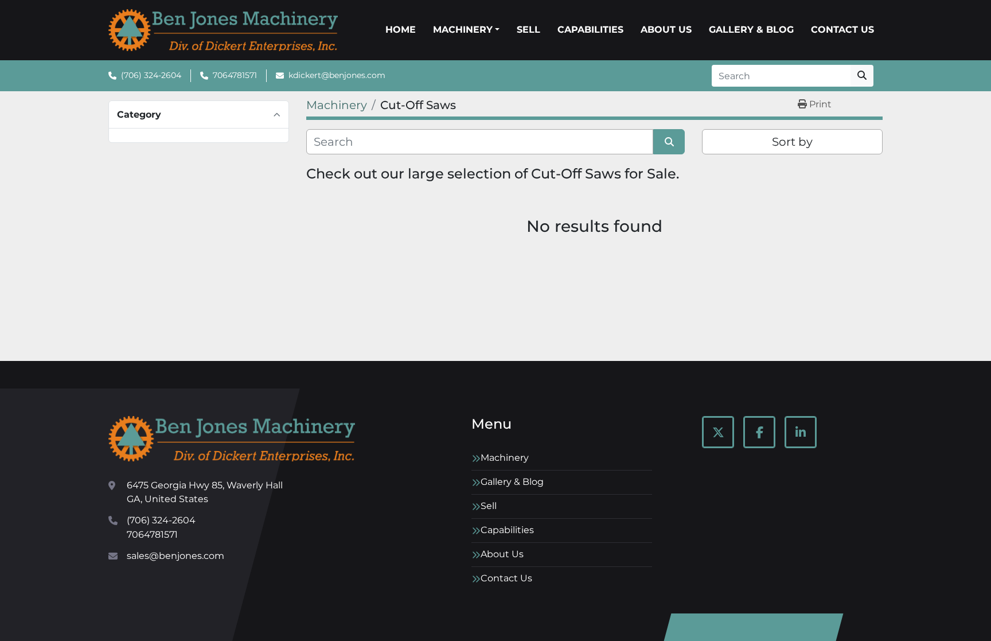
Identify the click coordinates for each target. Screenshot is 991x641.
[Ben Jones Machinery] (231, 438)
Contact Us (842, 29)
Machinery (463, 29)
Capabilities (590, 29)
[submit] (861, 76)
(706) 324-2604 (151, 75)
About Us (666, 29)
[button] (466, 30)
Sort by (792, 142)
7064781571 (235, 75)
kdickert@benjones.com (336, 75)
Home (400, 29)
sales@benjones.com (175, 555)
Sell (528, 29)
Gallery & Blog (751, 29)
